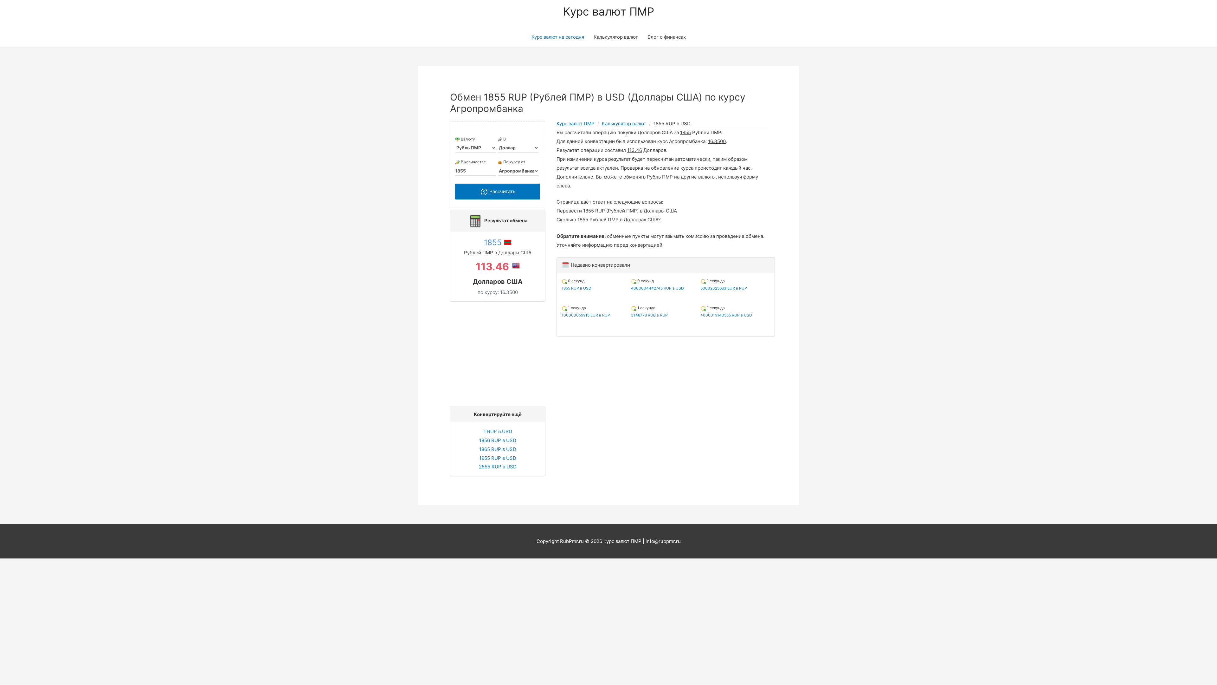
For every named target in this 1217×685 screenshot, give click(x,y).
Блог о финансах (666, 37)
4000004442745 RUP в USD (657, 288)
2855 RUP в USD (498, 467)
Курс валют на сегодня (557, 37)
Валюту (467, 139)
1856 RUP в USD (497, 440)
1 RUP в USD (498, 431)
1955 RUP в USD (497, 458)
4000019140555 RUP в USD (726, 315)
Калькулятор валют (616, 37)
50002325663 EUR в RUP (723, 288)
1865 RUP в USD (497, 449)
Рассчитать (501, 191)
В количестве (473, 162)
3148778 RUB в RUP (649, 315)
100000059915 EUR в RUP (586, 315)
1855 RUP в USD (576, 288)
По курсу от (513, 162)
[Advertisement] (499, 352)
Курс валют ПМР (608, 11)
